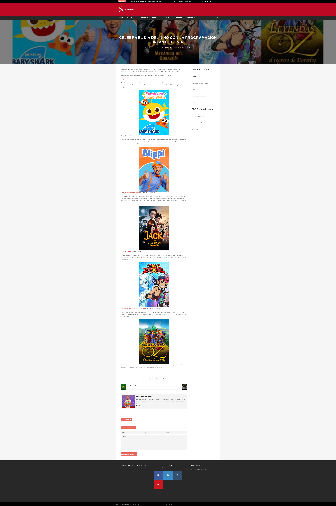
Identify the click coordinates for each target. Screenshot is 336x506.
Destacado (122, 1)
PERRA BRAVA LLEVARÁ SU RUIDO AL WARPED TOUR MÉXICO (145, 1)
